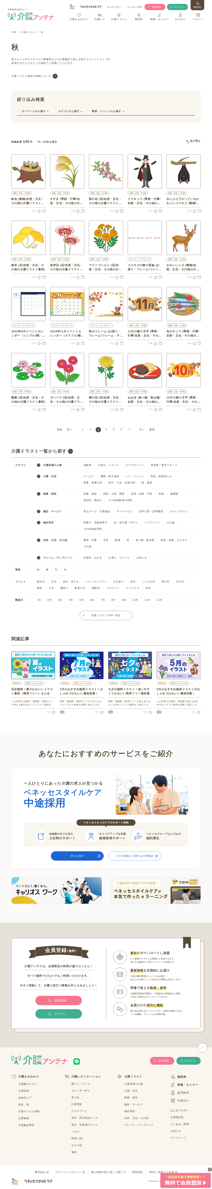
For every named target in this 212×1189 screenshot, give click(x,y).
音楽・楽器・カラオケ (174, 540)
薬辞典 (181, 1076)
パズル (75, 1131)
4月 (71, 600)
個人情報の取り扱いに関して (108, 1172)
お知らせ (141, 557)
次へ (142, 429)
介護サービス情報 (29, 1111)
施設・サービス (52, 511)
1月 (39, 600)
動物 (117, 540)
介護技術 (23, 1091)
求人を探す (77, 856)
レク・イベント (135, 476)
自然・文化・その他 (21, 193)
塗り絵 (75, 1097)
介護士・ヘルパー (108, 465)
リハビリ (88, 476)
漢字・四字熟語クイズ (84, 1118)
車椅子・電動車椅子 (95, 522)
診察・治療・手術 (141, 493)
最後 (152, 429)
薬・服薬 (147, 482)
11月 (147, 600)
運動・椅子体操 (110, 476)
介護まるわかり (28, 1076)
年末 (148, 588)
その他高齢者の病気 (120, 500)
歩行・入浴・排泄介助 (121, 482)
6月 (92, 600)
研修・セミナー (187, 1084)
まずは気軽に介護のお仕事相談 (134, 856)
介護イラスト (133, 1076)
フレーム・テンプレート (139, 259)
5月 (81, 600)
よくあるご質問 (134, 7)
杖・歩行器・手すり (126, 522)
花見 (132, 581)
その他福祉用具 (92, 529)
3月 (60, 600)
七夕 (51, 588)
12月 (159, 600)
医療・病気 (49, 494)
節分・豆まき (71, 581)
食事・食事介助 (92, 482)
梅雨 (39, 588)
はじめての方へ (114, 7)
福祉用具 (48, 522)
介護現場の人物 (52, 465)
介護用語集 (177, 1117)
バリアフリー (152, 522)
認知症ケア (25, 1097)
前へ (69, 429)
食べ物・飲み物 (145, 540)
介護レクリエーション (86, 1076)
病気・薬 (23, 1104)
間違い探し (78, 1138)
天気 (105, 540)
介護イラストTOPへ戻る (106, 615)
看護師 (174, 493)
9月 (124, 600)
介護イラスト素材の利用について (31, 76)
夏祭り (64, 588)
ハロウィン (113, 588)
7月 (103, 600)
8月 (113, 600)
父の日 (180, 581)
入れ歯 (171, 522)
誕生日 (41, 581)
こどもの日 (148, 581)
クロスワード (79, 1111)
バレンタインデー (96, 581)
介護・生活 (49, 476)
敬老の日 (80, 588)
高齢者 (87, 465)
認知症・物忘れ (92, 500)
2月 (49, 600)
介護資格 (23, 1118)
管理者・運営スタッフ (164, 465)
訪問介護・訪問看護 (151, 511)
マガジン (183, 1100)
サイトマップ (178, 1137)
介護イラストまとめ (33, 683)
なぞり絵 (76, 1145)
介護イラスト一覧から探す (39, 451)
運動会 (96, 588)
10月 (135, 600)
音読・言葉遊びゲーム (84, 1124)
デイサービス (125, 511)
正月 (54, 581)
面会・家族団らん (161, 476)
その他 (87, 546)
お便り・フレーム (119, 557)
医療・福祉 (90, 493)
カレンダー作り (80, 1090)
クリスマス (132, 588)
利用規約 (137, 1172)
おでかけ (183, 1092)
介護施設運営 (26, 1125)
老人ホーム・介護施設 (96, 511)
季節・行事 (90, 540)
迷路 (74, 1152)
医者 (161, 493)
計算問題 (76, 1104)
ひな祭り (118, 581)
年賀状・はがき (92, 557)
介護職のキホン (27, 1084)
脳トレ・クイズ (80, 1083)
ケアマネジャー (135, 465)
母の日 (166, 581)
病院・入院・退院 (114, 493)
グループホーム (178, 511)
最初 (59, 429)
